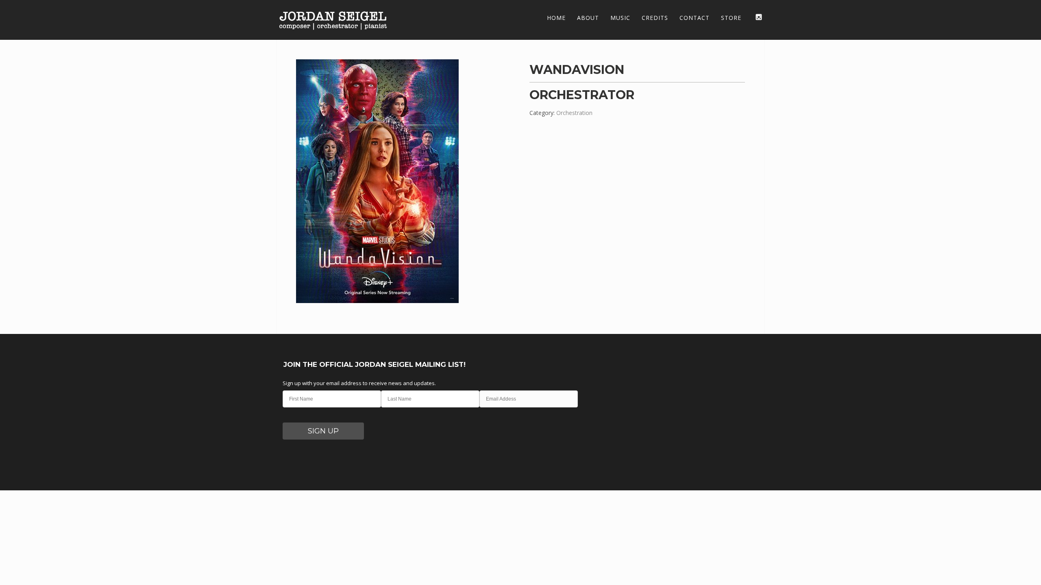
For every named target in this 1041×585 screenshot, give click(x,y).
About (588, 18)
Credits (655, 18)
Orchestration (574, 113)
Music (620, 18)
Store (731, 18)
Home (556, 18)
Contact (694, 18)
